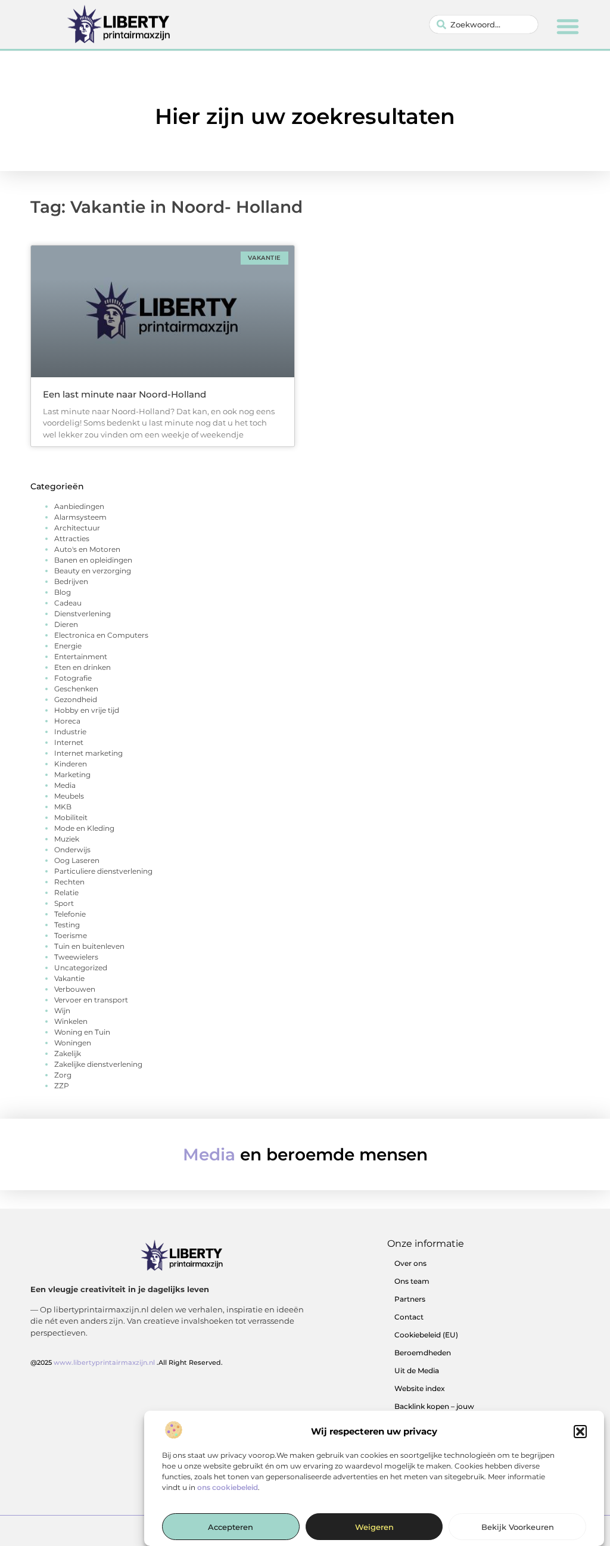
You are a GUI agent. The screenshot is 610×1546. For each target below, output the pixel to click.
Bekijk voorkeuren (517, 1527)
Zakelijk (67, 1053)
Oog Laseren (76, 860)
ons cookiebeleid (227, 1487)
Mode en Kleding (84, 828)
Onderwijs (72, 849)
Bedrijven (71, 581)
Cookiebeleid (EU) (426, 1334)
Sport (64, 903)
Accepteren (230, 1527)
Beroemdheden (422, 1352)
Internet (68, 742)
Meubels (69, 795)
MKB (62, 806)
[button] (580, 1432)
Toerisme (70, 935)
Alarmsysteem (80, 517)
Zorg (62, 1074)
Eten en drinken (82, 667)
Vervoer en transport (91, 999)
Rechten (69, 881)
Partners (409, 1298)
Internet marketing (88, 753)
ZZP (61, 1085)
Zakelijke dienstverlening (98, 1064)
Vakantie (69, 978)
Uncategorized (80, 967)
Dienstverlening (82, 613)
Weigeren (374, 1527)
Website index (419, 1388)
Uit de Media (416, 1370)
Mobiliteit (71, 817)
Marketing (72, 774)
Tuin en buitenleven (89, 946)
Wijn (62, 1010)
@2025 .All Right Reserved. (126, 1362)
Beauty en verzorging (92, 570)
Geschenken (76, 688)
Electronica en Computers (101, 635)
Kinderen (70, 763)
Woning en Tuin (82, 1031)
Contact (409, 1316)
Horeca (67, 720)
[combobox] (484, 24)
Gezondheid (75, 699)
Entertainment (80, 656)
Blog (62, 592)
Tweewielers (76, 956)
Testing (67, 924)
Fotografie (73, 677)
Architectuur (77, 527)
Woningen (72, 1042)
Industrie (70, 731)
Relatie (66, 892)
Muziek (66, 838)
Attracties (71, 538)
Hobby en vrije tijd (86, 710)
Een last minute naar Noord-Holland (124, 394)
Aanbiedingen (79, 506)
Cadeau (68, 602)
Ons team (412, 1281)
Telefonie (70, 913)
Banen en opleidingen (93, 559)
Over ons (410, 1263)
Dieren (66, 624)
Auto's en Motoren (87, 549)
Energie (68, 645)
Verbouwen (74, 989)
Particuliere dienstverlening (103, 871)
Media (65, 785)
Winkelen (71, 1021)
